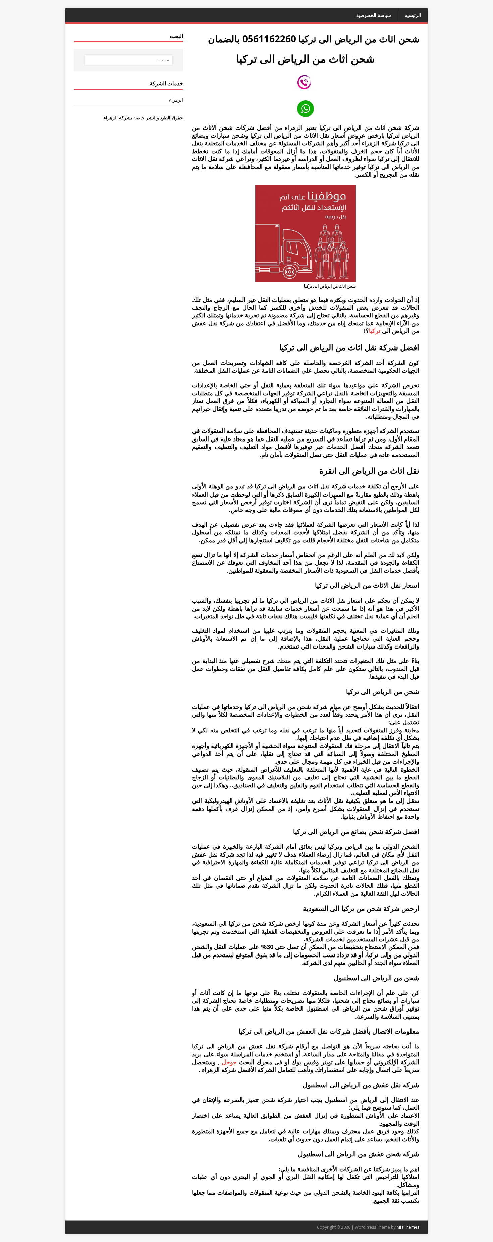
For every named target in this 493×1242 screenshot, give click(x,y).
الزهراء (176, 100)
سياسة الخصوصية (373, 15)
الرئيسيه (413, 15)
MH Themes (408, 1227)
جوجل (229, 1062)
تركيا (374, 331)
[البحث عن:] (128, 60)
